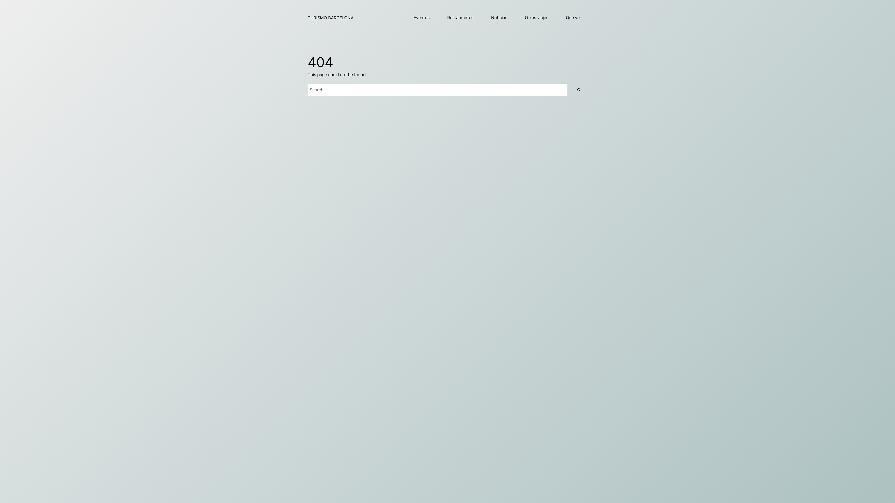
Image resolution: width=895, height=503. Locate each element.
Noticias (499, 17)
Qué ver (573, 17)
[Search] (578, 90)
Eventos (421, 17)
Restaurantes (460, 17)
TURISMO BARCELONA (331, 17)
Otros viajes (536, 17)
